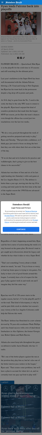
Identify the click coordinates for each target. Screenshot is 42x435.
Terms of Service (31, 211)
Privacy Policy (9, 216)
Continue (21, 229)
